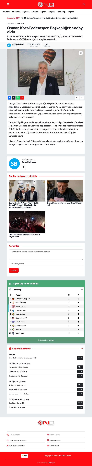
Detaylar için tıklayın (46, 340)
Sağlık (51, 12)
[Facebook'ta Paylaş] (9, 98)
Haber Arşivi (54, 446)
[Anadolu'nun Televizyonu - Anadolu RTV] (45, 4)
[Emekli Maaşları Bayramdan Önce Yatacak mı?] (65, 190)
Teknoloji (61, 12)
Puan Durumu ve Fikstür (18, 440)
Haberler (10, 24)
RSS (25, 456)
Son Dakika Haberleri (17, 446)
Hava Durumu (15, 435)
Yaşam (71, 12)
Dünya (35, 12)
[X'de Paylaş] (13, 98)
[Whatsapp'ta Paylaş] (18, 98)
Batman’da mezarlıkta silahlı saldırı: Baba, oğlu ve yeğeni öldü (49, 18)
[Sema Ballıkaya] (14, 164)
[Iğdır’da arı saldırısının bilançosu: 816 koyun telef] (27, 222)
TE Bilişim (51, 463)
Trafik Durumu (55, 435)
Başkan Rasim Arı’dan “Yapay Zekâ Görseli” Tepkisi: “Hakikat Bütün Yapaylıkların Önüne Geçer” (23, 205)
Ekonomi (16, 12)
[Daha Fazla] (22, 98)
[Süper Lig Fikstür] (82, 349)
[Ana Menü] (8, 4)
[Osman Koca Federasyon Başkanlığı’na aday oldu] (46, 72)
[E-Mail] (23, 167)
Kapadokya (14, 107)
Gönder (14, 270)
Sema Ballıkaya (29, 162)
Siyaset (26, 12)
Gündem (6, 12)
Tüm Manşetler (55, 440)
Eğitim (43, 12)
